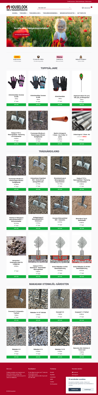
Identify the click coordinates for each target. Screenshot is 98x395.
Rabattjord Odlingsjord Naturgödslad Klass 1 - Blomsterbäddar (16, 219)
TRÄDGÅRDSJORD (34, 13)
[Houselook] (16, 7)
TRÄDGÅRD (23, 13)
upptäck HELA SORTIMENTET (22, 34)
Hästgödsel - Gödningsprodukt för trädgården (16, 262)
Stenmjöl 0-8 (60, 312)
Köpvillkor (52, 374)
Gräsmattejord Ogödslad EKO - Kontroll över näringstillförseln (38, 180)
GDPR (51, 379)
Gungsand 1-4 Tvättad (82, 312)
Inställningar (87, 389)
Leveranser (53, 377)
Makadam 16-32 (60, 349)
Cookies (52, 381)
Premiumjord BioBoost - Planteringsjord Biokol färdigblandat (38, 135)
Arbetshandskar (60, 96)
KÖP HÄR (16, 104)
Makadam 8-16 (38, 349)
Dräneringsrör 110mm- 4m (82, 134)
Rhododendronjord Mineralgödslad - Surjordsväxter (60, 180)
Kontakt (52, 372)
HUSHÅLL (15, 13)
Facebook (75, 372)
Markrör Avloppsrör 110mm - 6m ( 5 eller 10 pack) (60, 135)
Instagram (75, 374)
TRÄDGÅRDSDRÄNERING (50, 13)
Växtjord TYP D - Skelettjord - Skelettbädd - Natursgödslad (38, 267)
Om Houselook (53, 384)
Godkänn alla (74, 389)
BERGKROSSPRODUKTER (67, 13)
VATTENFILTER (81, 13)
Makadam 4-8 (16, 349)
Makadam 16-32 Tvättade (38, 312)
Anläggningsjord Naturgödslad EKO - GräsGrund (38, 219)
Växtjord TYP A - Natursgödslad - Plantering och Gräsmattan (16, 134)
